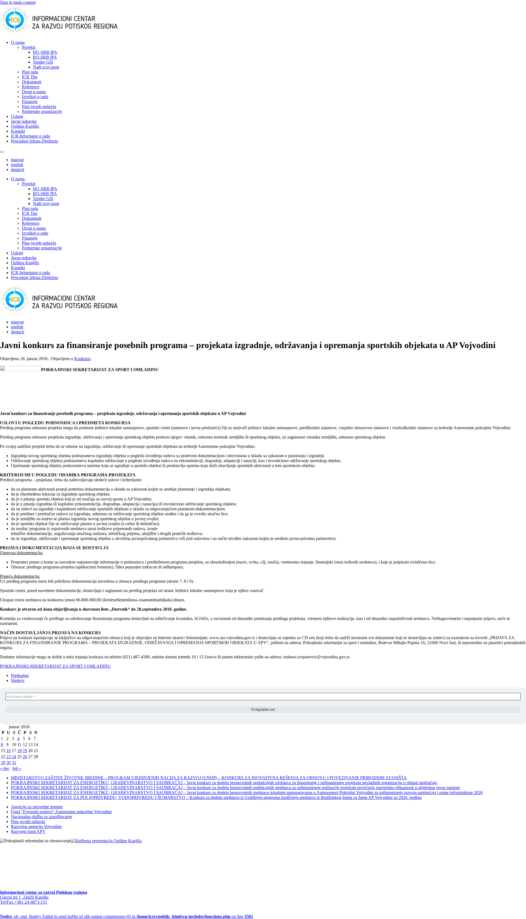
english (17, 164)
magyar (17, 159)
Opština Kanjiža (25, 126)
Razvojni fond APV (28, 831)
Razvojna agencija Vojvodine (36, 826)
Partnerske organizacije (42, 111)
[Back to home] (68, 33)
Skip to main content (18, 2)
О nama (18, 42)
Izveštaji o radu (35, 96)
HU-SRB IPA (45, 52)
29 (3, 762)
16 (8, 750)
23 (8, 756)
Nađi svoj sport (46, 67)
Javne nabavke (23, 121)
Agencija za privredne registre (37, 806)
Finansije (30, 101)
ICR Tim (29, 77)
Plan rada (30, 72)
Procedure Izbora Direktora (34, 141)
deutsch (17, 169)
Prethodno (20, 675)
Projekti (28, 47)
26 (25, 756)
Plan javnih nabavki (39, 106)
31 (14, 762)
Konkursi (82, 358)
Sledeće (17, 680)
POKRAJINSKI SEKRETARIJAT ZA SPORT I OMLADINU (55, 666)
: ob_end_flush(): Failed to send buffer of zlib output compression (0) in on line (126, 916)
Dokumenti (31, 81)
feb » (17, 768)
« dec (4, 768)
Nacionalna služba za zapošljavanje (41, 816)
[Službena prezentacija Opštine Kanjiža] (106, 840)
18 (19, 750)
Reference (30, 86)
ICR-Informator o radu (30, 136)
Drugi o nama (34, 91)
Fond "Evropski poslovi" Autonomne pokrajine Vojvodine (61, 811)
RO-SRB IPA (45, 57)
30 (8, 762)
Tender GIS (43, 62)
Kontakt (18, 131)
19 (25, 750)
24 (14, 756)
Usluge (17, 116)
